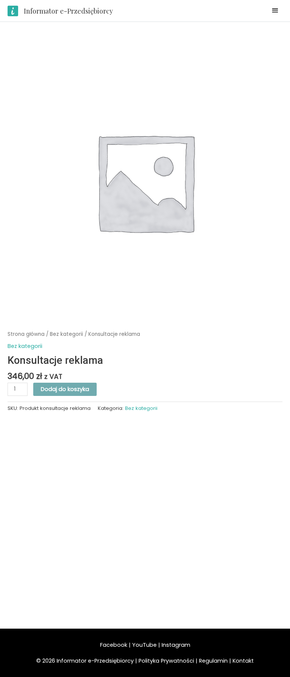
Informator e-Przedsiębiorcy (68, 10)
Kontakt (243, 661)
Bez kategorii (66, 334)
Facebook (113, 645)
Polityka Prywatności (167, 661)
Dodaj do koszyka (65, 389)
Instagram (176, 645)
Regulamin (213, 661)
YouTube (144, 645)
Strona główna (26, 334)
